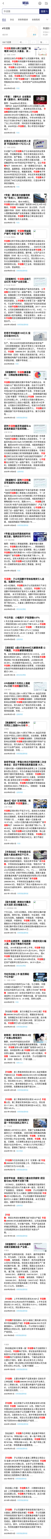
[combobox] (33, 42)
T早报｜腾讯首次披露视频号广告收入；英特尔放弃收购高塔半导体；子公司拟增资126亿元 (17, 196)
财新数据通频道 (21, 270)
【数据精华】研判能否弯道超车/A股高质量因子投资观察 (17, 481)
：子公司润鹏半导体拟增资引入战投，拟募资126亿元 (24, 580)
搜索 (43, 11)
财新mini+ (19, 1063)
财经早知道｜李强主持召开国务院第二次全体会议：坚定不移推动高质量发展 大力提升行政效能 (25, 763)
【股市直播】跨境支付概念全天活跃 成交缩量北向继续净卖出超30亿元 (17, 903)
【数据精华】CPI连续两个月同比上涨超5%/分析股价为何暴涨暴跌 (17, 724)
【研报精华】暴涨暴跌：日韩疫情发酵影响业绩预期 (17, 373)
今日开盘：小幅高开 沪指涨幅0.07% (22, 617)
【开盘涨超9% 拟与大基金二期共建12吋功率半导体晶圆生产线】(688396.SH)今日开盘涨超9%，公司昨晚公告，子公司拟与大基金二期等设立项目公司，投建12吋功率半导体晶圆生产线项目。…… (25, 1326)
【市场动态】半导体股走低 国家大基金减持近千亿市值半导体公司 (17, 853)
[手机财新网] (25, 3)
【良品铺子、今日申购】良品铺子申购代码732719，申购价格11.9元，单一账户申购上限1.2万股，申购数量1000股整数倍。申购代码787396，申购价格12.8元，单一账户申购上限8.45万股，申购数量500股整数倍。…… (25, 1439)
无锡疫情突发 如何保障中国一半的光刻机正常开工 (16, 1121)
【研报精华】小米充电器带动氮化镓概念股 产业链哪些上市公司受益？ (17, 1245)
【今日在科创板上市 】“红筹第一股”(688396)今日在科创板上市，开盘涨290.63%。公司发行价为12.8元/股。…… (25, 1163)
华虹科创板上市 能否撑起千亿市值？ (16, 975)
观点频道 (19, 1151)
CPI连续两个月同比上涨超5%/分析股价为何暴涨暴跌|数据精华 (17, 684)
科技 (17, 88)
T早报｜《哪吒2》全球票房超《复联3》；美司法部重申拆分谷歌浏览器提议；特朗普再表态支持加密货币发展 (17, 98)
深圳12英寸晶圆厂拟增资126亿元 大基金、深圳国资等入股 (17, 49)
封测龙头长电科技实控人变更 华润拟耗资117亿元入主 (17, 142)
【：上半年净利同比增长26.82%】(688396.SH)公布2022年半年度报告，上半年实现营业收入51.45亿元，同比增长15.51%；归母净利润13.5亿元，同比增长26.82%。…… (25, 1303)
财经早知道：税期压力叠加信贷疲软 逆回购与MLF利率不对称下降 (24, 1179)
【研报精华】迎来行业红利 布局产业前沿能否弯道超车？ (17, 280)
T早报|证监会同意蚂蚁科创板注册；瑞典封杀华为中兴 (17, 535)
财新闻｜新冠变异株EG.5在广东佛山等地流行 (17, 1036)
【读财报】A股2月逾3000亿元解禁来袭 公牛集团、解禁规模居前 (25, 649)
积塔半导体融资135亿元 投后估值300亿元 (17, 334)
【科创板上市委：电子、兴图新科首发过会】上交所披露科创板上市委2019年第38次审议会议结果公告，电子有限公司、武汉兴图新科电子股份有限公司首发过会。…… (25, 1492)
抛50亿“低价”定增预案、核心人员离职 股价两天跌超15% (17, 802)
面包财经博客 (21, 609)
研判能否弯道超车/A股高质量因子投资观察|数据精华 (17, 427)
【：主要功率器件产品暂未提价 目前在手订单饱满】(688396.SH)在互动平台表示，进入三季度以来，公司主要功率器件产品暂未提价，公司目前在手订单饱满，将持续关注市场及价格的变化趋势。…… (25, 1384)
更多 (34, 35)
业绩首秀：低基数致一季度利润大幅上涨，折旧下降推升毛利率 (25, 942)
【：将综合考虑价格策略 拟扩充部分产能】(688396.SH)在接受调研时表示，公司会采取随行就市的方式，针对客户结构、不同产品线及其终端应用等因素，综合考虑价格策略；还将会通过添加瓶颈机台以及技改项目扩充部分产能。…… (25, 1223)
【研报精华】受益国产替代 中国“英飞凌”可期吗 (17, 232)
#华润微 (6, 28)
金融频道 (20, 471)
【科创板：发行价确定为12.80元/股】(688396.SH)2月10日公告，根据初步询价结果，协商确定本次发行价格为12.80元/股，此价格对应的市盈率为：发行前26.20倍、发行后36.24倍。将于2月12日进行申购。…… (25, 1017)
